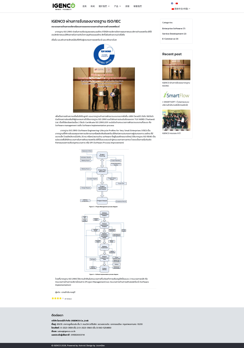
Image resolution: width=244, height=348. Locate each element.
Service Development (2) (174, 33)
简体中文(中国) (181, 8)
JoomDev (100, 345)
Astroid (82, 345)
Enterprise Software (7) (173, 28)
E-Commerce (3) (170, 38)
